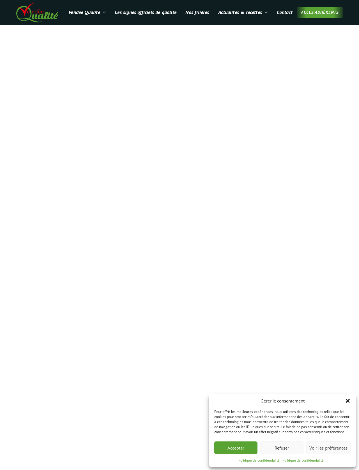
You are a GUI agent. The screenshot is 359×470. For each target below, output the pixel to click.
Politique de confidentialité (259, 460)
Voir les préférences (328, 448)
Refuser (282, 448)
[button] (348, 401)
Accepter (235, 448)
